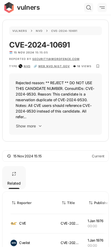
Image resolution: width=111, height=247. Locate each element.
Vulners (19, 30)
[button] (55, 156)
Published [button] (102, 203)
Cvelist (24, 243)
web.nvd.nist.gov (54, 66)
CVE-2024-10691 (74, 223)
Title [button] (71, 203)
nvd (27, 66)
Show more (26, 126)
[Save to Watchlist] (98, 66)
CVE (22, 223)
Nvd (39, 30)
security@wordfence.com (55, 58)
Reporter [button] (24, 203)
